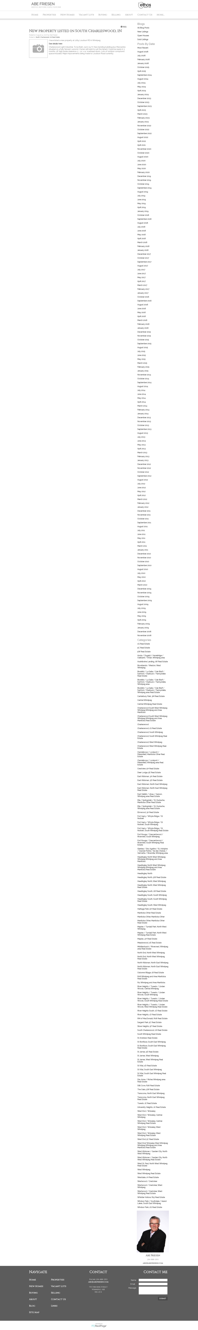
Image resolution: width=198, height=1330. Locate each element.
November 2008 (144, 635)
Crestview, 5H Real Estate (148, 769)
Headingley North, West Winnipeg (151, 881)
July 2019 (141, 196)
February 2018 (143, 246)
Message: (132, 1288)
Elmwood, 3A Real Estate (148, 812)
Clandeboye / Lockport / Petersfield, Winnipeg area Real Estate (150, 762)
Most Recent (142, 48)
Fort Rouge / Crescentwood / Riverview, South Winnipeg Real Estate (150, 842)
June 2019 (141, 199)
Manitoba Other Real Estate (149, 913)
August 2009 (142, 604)
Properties (57, 1279)
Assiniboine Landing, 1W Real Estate (152, 661)
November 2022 (144, 126)
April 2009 (141, 620)
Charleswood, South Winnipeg (150, 732)
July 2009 (141, 608)
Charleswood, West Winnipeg (149, 742)
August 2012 (142, 480)
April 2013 (141, 449)
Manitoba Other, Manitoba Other (151, 917)
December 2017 (144, 254)
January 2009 (143, 628)
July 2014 (141, 390)
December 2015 (144, 332)
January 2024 (143, 94)
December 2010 (144, 554)
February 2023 (143, 118)
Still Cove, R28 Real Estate (148, 1085)
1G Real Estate (143, 644)
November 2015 (144, 336)
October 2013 (143, 425)
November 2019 (144, 180)
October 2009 (143, 596)
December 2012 (144, 464)
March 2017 (142, 285)
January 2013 (142, 460)
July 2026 (141, 55)
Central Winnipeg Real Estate (149, 704)
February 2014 (143, 410)
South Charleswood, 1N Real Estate (48, 37)
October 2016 (143, 297)
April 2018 (141, 238)
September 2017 (144, 262)
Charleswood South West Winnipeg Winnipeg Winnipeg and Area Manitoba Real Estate (152, 718)
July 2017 (141, 270)
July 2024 (141, 83)
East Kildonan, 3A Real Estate (149, 776)
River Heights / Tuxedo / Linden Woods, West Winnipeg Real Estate (152, 1006)
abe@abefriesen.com (153, 1263)
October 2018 (143, 215)
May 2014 (141, 398)
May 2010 (141, 577)
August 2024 (142, 79)
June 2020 (141, 164)
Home (34, 14)
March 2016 (142, 320)
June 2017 (141, 273)
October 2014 (143, 379)
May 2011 (141, 538)
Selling (55, 1292)
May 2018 (141, 235)
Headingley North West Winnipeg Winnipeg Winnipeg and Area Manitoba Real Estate (151, 867)
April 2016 (141, 316)
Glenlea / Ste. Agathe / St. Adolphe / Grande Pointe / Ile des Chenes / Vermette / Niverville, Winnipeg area (152, 851)
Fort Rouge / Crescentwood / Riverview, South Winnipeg (150, 835)
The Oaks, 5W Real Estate (148, 1089)
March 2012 (142, 499)
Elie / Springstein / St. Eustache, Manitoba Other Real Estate (151, 801)
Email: (133, 1284)
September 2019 (144, 188)
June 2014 (141, 394)
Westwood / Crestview (147, 1181)
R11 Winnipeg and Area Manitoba (151, 982)
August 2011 (142, 526)
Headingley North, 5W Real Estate (151, 877)
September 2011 (144, 523)
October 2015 (143, 340)
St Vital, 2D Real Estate (147, 1066)
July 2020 (141, 161)
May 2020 (141, 168)
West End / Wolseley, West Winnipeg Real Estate (149, 1134)
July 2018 (141, 227)
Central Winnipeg (144, 700)
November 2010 (144, 558)
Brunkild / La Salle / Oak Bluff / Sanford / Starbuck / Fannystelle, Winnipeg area (151, 682)
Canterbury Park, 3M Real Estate (151, 696)
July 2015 (141, 351)
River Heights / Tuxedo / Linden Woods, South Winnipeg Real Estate (152, 999)
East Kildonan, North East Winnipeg (152, 784)
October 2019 (143, 184)
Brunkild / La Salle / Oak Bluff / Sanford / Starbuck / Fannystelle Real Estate (151, 673)
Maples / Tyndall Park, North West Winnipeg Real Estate (151, 934)
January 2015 (142, 371)
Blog (32, 1305)
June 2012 (141, 487)
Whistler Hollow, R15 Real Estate (151, 1197)
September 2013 (144, 429)
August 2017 (142, 266)
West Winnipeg (143, 1169)
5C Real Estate (143, 648)
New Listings (142, 32)
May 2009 (141, 616)
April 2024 (141, 91)
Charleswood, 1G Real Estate (149, 728)
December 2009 (144, 589)
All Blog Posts (143, 28)
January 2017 (142, 293)
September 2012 (144, 476)
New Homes (36, 1286)
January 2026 (143, 63)
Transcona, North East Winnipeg (151, 1093)
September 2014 (144, 382)
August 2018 (142, 223)
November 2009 (144, 593)
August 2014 (142, 386)
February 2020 (143, 172)
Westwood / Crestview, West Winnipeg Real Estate (149, 1192)
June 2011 (141, 534)
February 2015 (143, 367)
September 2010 (144, 565)
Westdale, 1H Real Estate (148, 1177)
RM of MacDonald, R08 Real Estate (152, 1018)
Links (54, 1305)
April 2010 (141, 581)
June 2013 (141, 441)
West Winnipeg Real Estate (148, 1173)
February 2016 (143, 324)
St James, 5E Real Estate (147, 1052)
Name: (133, 1280)
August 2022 (142, 137)
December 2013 (144, 417)
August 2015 (142, 347)
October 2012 (143, 472)
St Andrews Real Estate (147, 1038)
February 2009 (143, 624)
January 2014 (142, 414)
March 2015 (142, 363)
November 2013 (144, 421)
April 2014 (141, 402)
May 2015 (141, 359)
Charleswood (143, 724)
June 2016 (141, 308)
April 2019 (141, 207)
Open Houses (143, 35)
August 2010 (142, 569)
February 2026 (143, 59)
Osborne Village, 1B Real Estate (150, 972)
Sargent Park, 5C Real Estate (149, 1022)
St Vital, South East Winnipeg (149, 1069)
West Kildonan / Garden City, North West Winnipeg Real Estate (152, 1158)
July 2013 (141, 437)
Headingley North (144, 873)
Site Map (34, 1312)
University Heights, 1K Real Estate (151, 1107)
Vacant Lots (58, 1286)
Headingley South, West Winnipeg (151, 905)
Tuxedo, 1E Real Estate (147, 1103)
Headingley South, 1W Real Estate (151, 891)
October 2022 (143, 129)
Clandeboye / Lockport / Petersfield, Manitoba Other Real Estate (151, 754)
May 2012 (141, 491)
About (33, 1299)
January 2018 (142, 250)
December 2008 (144, 631)
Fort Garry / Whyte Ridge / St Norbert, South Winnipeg (150, 823)
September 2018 (144, 219)
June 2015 (141, 355)
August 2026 (142, 52)
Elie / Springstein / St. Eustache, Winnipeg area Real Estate (151, 807)
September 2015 (144, 343)
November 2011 (144, 515)
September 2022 (144, 133)
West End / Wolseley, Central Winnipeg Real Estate (149, 1122)
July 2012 (141, 484)
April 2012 (141, 495)
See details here (55, 44)
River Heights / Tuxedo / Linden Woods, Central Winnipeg (151, 987)
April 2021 (141, 145)
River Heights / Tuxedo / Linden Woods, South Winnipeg (151, 993)
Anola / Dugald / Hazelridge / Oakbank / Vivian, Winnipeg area (151, 656)
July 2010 (141, 573)
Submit (162, 1298)
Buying (33, 1292)
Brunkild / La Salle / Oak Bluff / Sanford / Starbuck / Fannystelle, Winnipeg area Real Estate (151, 690)
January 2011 (142, 550)
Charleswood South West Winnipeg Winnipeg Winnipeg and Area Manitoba (152, 710)
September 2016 (144, 301)
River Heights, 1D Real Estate (149, 1014)
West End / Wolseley (146, 1111)
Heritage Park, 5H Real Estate (149, 909)
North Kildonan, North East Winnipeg (152, 963)
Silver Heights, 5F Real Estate (149, 1026)
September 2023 (144, 106)
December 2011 (144, 511)
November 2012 (144, 468)
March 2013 (142, 452)
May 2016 (141, 312)
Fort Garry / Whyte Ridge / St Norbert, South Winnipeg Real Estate (152, 829)
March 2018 (142, 242)
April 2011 (141, 542)
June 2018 (141, 231)
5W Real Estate (143, 652)
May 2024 (141, 87)
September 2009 (144, 600)
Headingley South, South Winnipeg (152, 895)
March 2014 (142, 406)
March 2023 (142, 114)
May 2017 (141, 277)
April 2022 (141, 141)
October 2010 (143, 561)
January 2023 (143, 122)
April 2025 (141, 71)
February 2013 (143, 456)
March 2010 (142, 585)
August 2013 (142, 433)
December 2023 (144, 98)
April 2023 (141, 110)
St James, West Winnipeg (148, 1056)
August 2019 (142, 192)
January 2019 (142, 211)
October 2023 (143, 102)
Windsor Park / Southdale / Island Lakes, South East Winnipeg (151, 1202)
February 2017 (143, 289)
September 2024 (144, 75)
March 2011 (142, 546)
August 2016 (142, 305)
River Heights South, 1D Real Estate (152, 1011)
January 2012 (142, 507)
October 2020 (143, 153)
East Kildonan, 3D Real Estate (149, 780)
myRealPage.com (99, 1326)
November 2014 (144, 375)
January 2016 (142, 328)
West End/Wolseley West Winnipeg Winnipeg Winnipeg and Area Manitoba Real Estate (152, 1145)
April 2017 (141, 281)
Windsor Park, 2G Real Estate (149, 1207)
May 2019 (141, 203)
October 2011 (143, 519)
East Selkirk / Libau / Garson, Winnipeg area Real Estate (149, 795)
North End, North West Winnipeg (151, 953)
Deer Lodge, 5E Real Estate (149, 772)
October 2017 (143, 258)
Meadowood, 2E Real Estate (149, 943)
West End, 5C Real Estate (148, 1139)
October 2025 (143, 67)
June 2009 (141, 612)
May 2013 (141, 445)
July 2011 (141, 530)
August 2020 (142, 157)
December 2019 (144, 176)
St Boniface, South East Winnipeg (151, 1042)
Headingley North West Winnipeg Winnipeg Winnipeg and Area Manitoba (151, 859)
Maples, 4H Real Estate (147, 939)
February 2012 (143, 503)
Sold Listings (142, 39)
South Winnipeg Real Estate (149, 1034)
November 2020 (144, 149)
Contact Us (144, 14)
